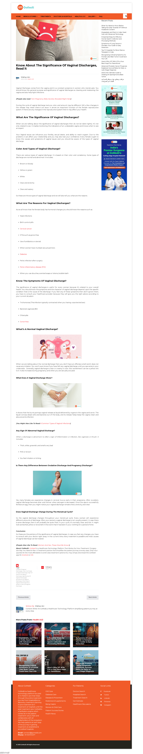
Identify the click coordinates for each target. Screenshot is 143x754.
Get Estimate (78, 701)
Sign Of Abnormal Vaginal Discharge (24, 574)
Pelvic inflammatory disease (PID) (33, 267)
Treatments (45, 16)
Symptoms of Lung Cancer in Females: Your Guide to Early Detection (84, 641)
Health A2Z (31, 79)
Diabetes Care (51, 694)
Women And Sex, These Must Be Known (53, 545)
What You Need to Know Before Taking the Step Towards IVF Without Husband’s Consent (114, 27)
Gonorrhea (24, 322)
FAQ (100, 16)
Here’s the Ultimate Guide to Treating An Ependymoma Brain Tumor (112, 74)
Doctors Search (79, 691)
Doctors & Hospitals (63, 16)
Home (18, 16)
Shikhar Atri (25, 77)
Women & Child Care (54, 707)
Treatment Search (80, 698)
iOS (31, 555)
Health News (51, 714)
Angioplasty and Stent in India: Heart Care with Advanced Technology (28, 641)
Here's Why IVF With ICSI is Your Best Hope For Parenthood (56, 669)
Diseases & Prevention (54, 698)
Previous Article (23, 597)
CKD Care (49, 691)
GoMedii (32, 548)
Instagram (107, 705)
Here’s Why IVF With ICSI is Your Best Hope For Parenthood (112, 62)
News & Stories (29, 16)
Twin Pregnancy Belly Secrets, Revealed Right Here (51, 99)
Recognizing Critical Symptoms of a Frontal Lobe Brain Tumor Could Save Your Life (28, 668)
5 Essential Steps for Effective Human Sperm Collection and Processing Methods (56, 641)
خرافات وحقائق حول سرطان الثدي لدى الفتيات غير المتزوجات (112, 80)
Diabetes (23, 254)
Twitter (106, 695)
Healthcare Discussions (82, 704)
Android (25, 555)
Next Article (93, 597)
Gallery (91, 16)
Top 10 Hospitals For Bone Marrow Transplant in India (113, 51)
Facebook (107, 691)
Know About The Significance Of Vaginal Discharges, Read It (56, 67)
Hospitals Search (79, 694)
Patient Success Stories (55, 710)
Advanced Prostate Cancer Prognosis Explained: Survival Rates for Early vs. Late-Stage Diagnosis (85, 667)
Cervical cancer (26, 229)
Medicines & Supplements (56, 701)
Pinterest (107, 701)
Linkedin (107, 698)
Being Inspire (51, 704)
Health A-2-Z (80, 16)
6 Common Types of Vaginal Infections (55, 423)
